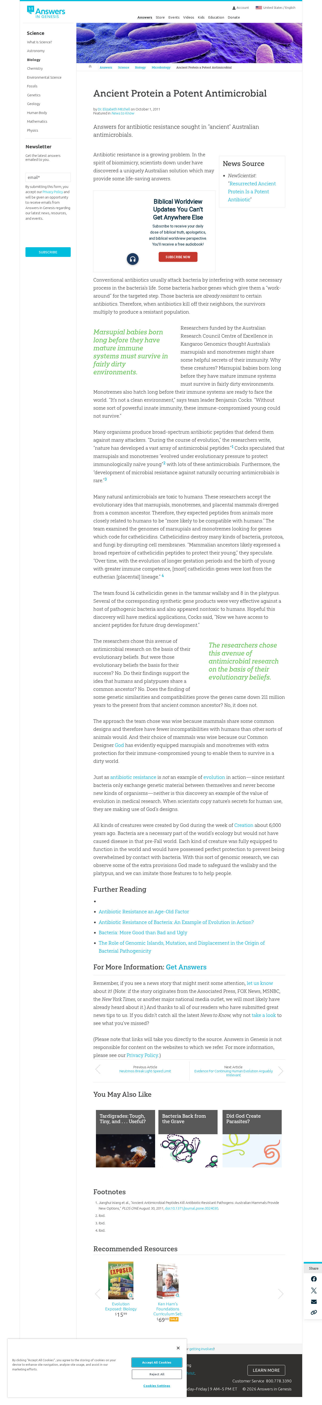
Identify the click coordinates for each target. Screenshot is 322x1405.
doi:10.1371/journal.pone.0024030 (191, 1208)
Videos (188, 17)
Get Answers (186, 967)
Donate (234, 17)
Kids (201, 17)
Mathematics (37, 121)
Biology (140, 67)
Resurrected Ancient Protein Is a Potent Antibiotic (252, 191)
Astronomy (36, 51)
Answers (144, 17)
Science (123, 67)
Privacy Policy (142, 1055)
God (119, 745)
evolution (214, 777)
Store (160, 17)
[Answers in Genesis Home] (46, 12)
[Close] (178, 1348)
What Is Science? (39, 42)
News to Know (122, 113)
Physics (32, 130)
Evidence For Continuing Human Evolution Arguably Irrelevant (233, 1073)
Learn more (266, 1370)
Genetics (34, 95)
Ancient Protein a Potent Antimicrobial (204, 67)
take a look (264, 1015)
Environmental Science (44, 77)
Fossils (32, 86)
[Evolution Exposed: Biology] (121, 1280)
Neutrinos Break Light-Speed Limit (145, 1071)
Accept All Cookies (156, 1362)
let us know (260, 983)
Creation (243, 825)
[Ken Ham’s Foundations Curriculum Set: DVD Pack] (167, 1280)
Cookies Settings (156, 1385)
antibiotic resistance (133, 777)
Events (174, 17)
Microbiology (161, 67)
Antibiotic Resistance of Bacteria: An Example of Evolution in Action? (176, 922)
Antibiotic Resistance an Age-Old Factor (144, 912)
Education (216, 17)
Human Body (37, 113)
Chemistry (35, 68)
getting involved (201, 1349)
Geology (33, 104)
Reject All (156, 1374)
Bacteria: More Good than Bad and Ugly (143, 932)
